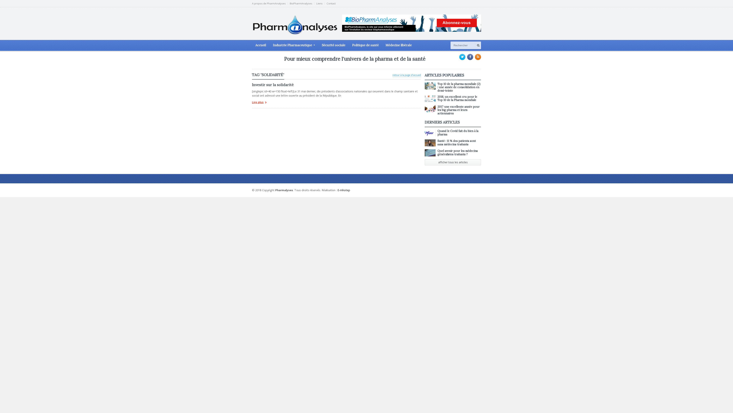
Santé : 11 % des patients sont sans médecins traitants (457, 142)
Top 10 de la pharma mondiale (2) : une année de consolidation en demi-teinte (459, 87)
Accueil (260, 45)
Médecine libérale (399, 45)
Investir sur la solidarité (273, 84)
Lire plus (258, 102)
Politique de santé (365, 45)
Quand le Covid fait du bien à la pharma (458, 132)
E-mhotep (343, 190)
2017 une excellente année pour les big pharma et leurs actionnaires (459, 110)
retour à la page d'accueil (406, 75)
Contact (331, 3)
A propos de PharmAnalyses (269, 3)
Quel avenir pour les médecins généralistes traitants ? (458, 152)
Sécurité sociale (333, 45)
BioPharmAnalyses (301, 3)
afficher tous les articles (453, 162)
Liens (319, 3)
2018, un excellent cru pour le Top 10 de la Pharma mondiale (457, 98)
